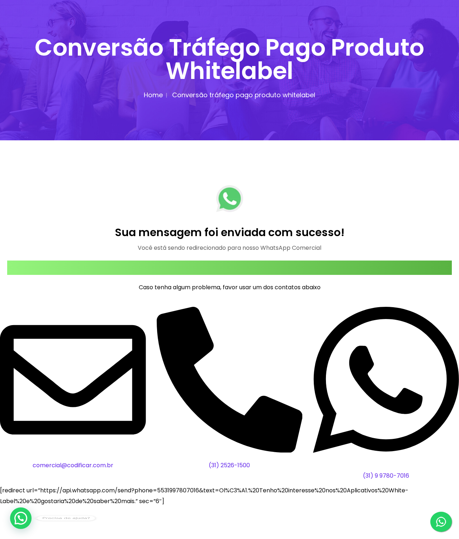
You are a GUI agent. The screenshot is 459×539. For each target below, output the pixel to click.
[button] (21, 518)
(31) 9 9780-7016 (386, 476)
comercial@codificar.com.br (73, 465)
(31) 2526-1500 (229, 465)
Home (153, 94)
